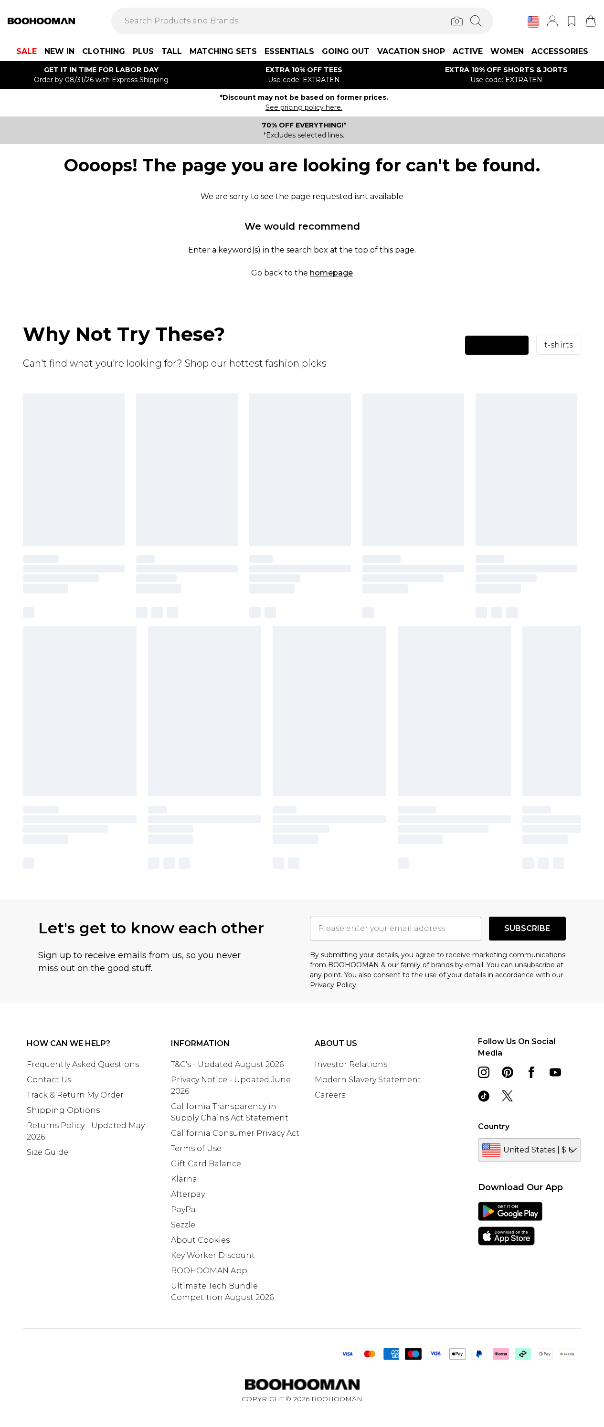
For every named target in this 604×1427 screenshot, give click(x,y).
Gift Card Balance (206, 1163)
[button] (533, 22)
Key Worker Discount (213, 1255)
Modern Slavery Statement (368, 1079)
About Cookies (200, 1240)
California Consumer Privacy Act (235, 1133)
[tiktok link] (483, 1096)
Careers (330, 1094)
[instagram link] (483, 1072)
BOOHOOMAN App (209, 1270)
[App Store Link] (510, 1224)
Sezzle (183, 1224)
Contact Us (49, 1079)
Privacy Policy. (334, 985)
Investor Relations (351, 1064)
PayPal (184, 1209)
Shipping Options (63, 1110)
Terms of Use (196, 1148)
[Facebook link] (531, 1072)
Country (493, 1126)
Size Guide (47, 1152)
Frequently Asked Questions (83, 1064)
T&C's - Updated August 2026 (227, 1064)
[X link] (507, 1096)
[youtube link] (555, 1072)
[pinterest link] (507, 1072)
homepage (331, 272)
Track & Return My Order (75, 1094)
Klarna (184, 1179)
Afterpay (188, 1194)
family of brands (427, 965)
